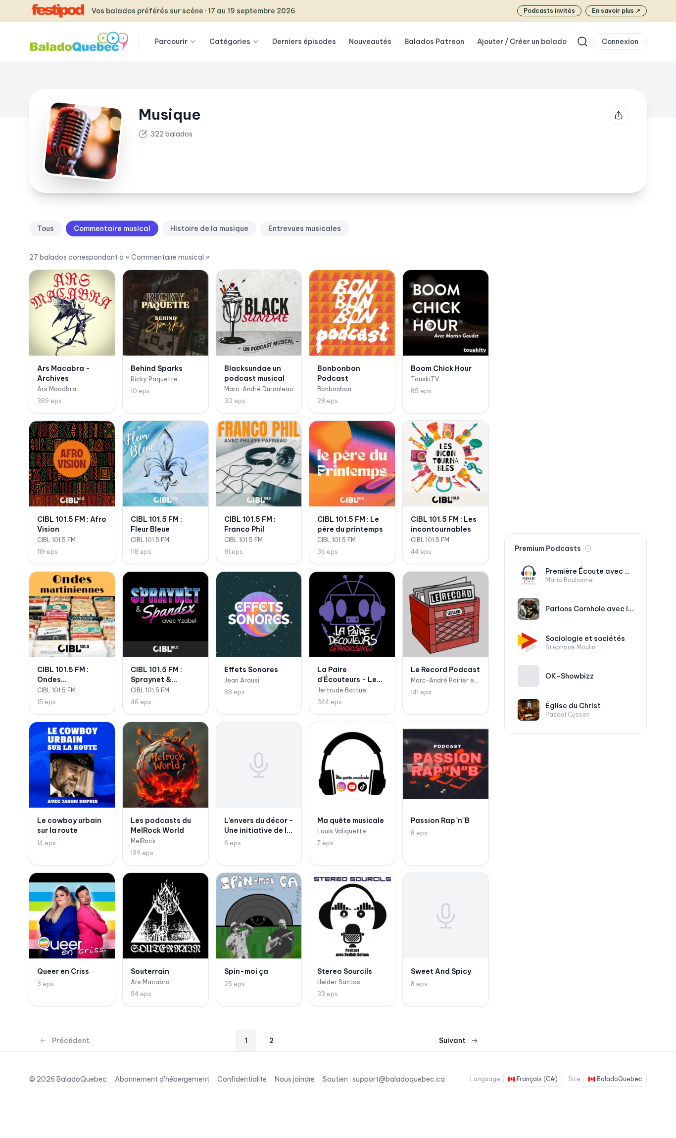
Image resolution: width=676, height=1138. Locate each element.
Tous (45, 228)
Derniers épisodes (304, 41)
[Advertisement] (575, 369)
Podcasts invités (549, 10)
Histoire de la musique (209, 228)
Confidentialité (242, 1079)
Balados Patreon (434, 41)
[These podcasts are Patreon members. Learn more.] (588, 548)
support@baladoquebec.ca (398, 1079)
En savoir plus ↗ (616, 10)
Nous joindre (295, 1079)
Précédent (71, 1040)
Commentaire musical (112, 228)
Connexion (620, 41)
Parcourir (171, 41)
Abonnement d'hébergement (162, 1079)
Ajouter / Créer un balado (522, 41)
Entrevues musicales (304, 228)
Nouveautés (370, 41)
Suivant (452, 1040)
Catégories (229, 41)
